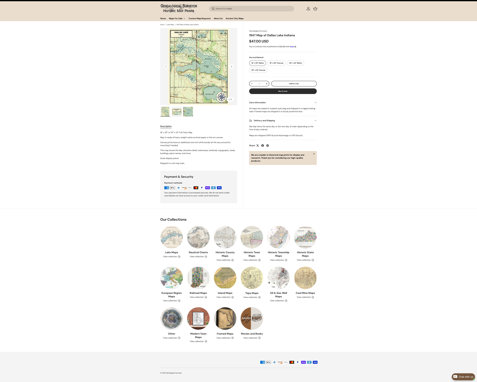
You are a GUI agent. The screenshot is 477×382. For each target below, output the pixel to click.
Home (163, 18)
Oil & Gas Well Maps (278, 294)
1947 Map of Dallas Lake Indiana (188, 24)
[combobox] (251, 8)
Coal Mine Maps (305, 293)
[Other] (171, 318)
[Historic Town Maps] (252, 237)
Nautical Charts (198, 252)
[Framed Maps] (225, 318)
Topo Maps (251, 293)
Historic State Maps (305, 254)
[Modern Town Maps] (198, 318)
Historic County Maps (225, 254)
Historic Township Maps (278, 254)
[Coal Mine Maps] (305, 278)
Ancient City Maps (235, 18)
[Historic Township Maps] (278, 237)
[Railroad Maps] (198, 278)
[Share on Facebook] (262, 145)
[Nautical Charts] (198, 237)
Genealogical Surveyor (258, 31)
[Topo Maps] (252, 278)
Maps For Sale (175, 18)
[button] (315, 8)
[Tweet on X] (257, 145)
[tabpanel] (198, 148)
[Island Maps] (225, 278)
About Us (218, 18)
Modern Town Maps (198, 335)
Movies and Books (252, 333)
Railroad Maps (198, 293)
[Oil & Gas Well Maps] (278, 278)
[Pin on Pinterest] (267, 145)
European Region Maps (171, 294)
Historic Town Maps (252, 254)
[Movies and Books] (252, 318)
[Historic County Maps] (225, 237)
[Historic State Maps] (305, 237)
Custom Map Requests (200, 18)
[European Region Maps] (171, 278)
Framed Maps (225, 333)
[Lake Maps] (171, 237)
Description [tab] (166, 126)
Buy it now (282, 91)
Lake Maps (170, 24)
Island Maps (225, 293)
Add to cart (294, 84)
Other (171, 333)
